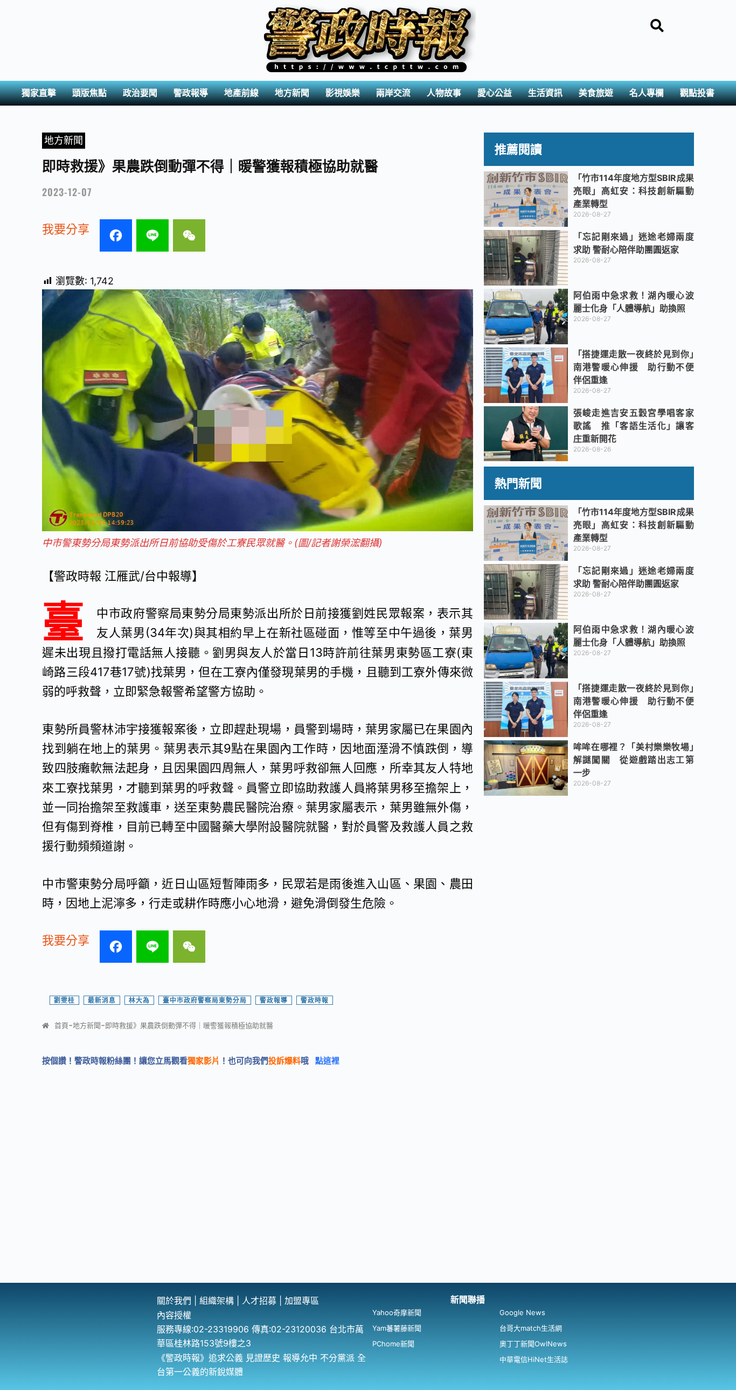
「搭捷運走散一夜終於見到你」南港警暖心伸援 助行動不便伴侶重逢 (633, 367)
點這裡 (327, 1060)
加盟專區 (301, 1300)
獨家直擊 (39, 93)
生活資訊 (545, 93)
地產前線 (241, 93)
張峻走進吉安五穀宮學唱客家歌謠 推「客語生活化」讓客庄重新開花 (633, 425)
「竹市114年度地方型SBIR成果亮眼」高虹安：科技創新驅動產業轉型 (633, 190)
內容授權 (174, 1315)
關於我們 (175, 1300)
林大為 (139, 1000)
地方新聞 (292, 93)
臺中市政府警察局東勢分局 (205, 1000)
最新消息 (102, 1000)
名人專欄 (646, 93)
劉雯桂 (64, 1000)
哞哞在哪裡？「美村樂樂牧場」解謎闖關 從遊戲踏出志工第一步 (633, 759)
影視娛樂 (342, 93)
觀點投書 (697, 93)
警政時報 (315, 1000)
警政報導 (190, 93)
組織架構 (216, 1300)
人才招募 (260, 1300)
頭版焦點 (89, 93)
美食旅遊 (596, 93)
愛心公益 (494, 93)
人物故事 (444, 93)
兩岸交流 (393, 93)
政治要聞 (140, 93)
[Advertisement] (368, 1202)
